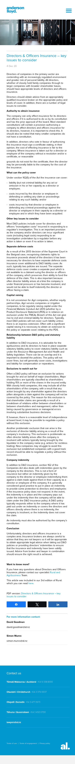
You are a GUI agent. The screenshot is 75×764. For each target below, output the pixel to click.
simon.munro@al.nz (17, 640)
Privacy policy (45, 743)
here (30, 583)
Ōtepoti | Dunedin (16, 702)
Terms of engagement (28, 743)
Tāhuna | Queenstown (18, 712)
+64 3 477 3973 (33, 702)
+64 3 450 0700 (38, 712)
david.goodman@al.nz (18, 627)
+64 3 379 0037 (39, 692)
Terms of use (12, 743)
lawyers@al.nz (14, 722)
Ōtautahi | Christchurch (18, 692)
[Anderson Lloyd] (15, 12)
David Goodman (16, 622)
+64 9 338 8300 (45, 682)
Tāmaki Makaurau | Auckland (21, 682)
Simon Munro (14, 635)
